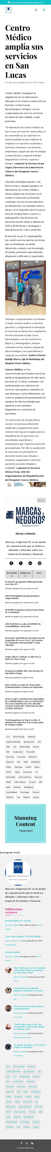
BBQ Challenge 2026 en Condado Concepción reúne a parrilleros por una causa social (29, 970)
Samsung (17, 787)
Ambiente (31, 737)
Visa (18, 797)
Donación (10, 757)
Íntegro (36, 797)
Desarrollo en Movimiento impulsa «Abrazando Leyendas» (29, 989)
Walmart (26, 797)
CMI (7, 752)
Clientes (36, 747)
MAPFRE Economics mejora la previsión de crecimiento (24, 610)
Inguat (17, 772)
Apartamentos (29, 742)
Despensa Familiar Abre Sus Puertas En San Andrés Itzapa (24, 672)
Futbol (8, 767)
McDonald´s (10, 777)
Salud (41, 82)
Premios (32, 782)
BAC (39, 742)
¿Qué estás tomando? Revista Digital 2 (23, 936)
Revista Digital (10, 945)
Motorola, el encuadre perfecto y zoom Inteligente (29, 1007)
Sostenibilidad (11, 792)
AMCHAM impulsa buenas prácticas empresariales (22, 596)
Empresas (10, 762)
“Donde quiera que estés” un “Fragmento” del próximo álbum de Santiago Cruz (29, 1026)
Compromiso (18, 752)
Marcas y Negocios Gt (13, 941)
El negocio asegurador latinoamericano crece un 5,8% (24, 582)
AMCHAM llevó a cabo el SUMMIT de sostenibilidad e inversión (23, 625)
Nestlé (8, 782)
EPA (18, 762)
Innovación (27, 772)
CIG (14, 747)
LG (36, 772)
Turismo (35, 792)
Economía (21, 757)
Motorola (38, 777)
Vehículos (9, 797)
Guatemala (18, 767)
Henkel (28, 767)
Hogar (36, 767)
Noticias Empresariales (22, 1037)
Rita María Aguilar (17, 82)
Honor (8, 772)
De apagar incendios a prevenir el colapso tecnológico (30, 1046)
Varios (16, 981)
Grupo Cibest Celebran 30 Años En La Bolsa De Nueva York (23, 657)
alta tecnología (18, 737)
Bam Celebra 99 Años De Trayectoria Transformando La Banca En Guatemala (24, 686)
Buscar (41, 500)
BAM (8, 747)
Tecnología (24, 792)
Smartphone (28, 787)
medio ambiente (25, 777)
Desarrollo (31, 752)
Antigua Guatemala (13, 742)
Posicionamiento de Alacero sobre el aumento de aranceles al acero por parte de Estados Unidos (24, 722)
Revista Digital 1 (12, 952)
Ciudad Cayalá (24, 747)
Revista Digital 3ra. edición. (18, 920)
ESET (26, 762)
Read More (27, 830)
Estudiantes (35, 762)
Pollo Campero (20, 782)
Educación (33, 757)
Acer (8, 737)
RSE (40, 782)
